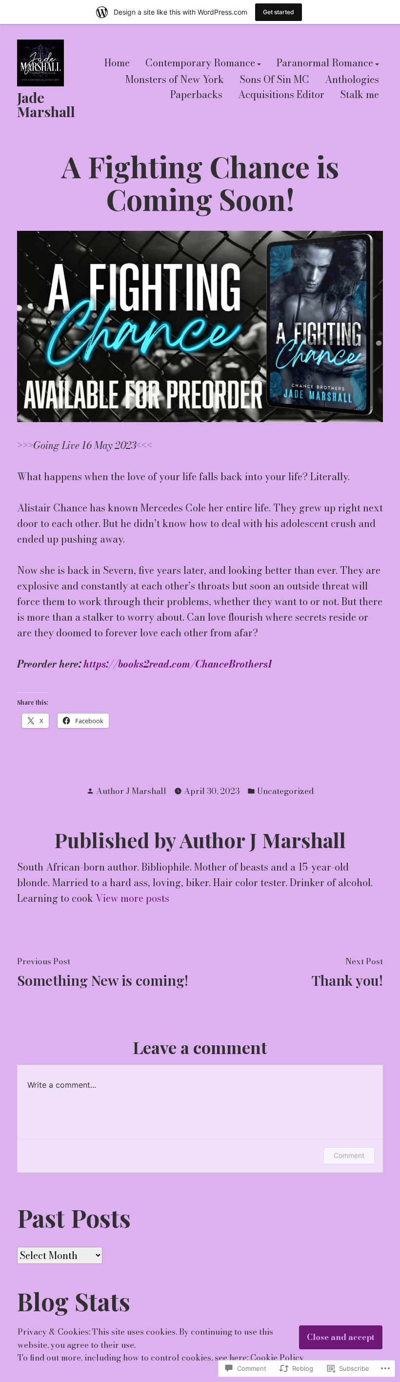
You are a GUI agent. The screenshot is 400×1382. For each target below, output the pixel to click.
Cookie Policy (277, 1357)
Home (117, 64)
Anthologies (352, 79)
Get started (278, 12)
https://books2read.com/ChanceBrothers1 (178, 663)
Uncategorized (285, 791)
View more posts (132, 898)
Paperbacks (196, 95)
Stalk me (359, 95)
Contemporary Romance (200, 64)
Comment (349, 1155)
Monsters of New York (174, 79)
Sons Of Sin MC (274, 79)
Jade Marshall (46, 104)
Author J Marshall (131, 791)
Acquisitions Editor (281, 95)
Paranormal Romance (325, 64)
